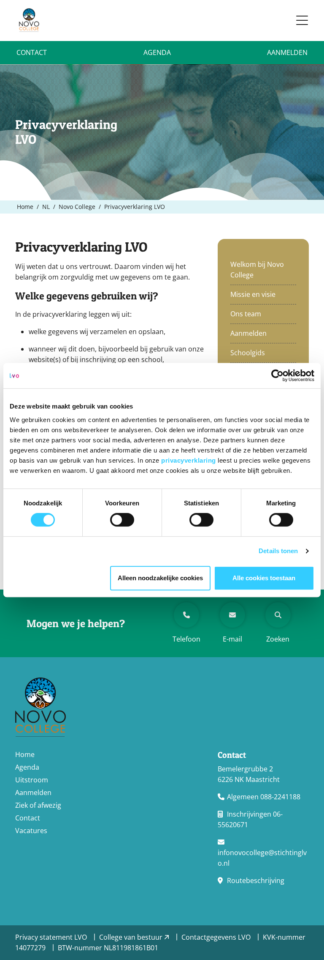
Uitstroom (31, 779)
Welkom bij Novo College (257, 270)
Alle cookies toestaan (263, 577)
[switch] (122, 520)
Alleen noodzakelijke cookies (160, 577)
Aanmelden (287, 52)
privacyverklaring (189, 460)
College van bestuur (131, 937)
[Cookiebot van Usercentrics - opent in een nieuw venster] (277, 375)
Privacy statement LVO (52, 937)
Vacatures (31, 830)
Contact (31, 52)
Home (25, 754)
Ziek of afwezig (38, 805)
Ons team (245, 313)
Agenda (157, 52)
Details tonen (278, 550)
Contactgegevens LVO (216, 937)
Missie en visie (252, 294)
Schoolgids (247, 352)
